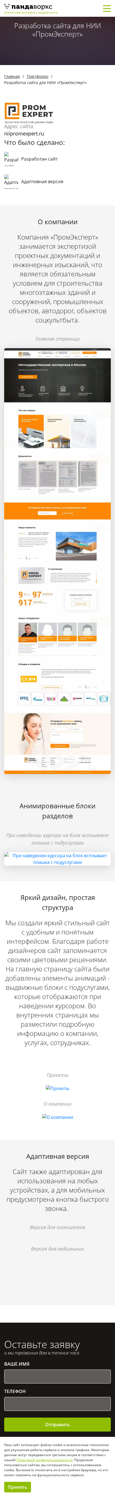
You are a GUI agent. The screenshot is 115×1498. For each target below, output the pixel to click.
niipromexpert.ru (24, 133)
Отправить (57, 1424)
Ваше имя (16, 1364)
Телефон (15, 1391)
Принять (17, 1487)
